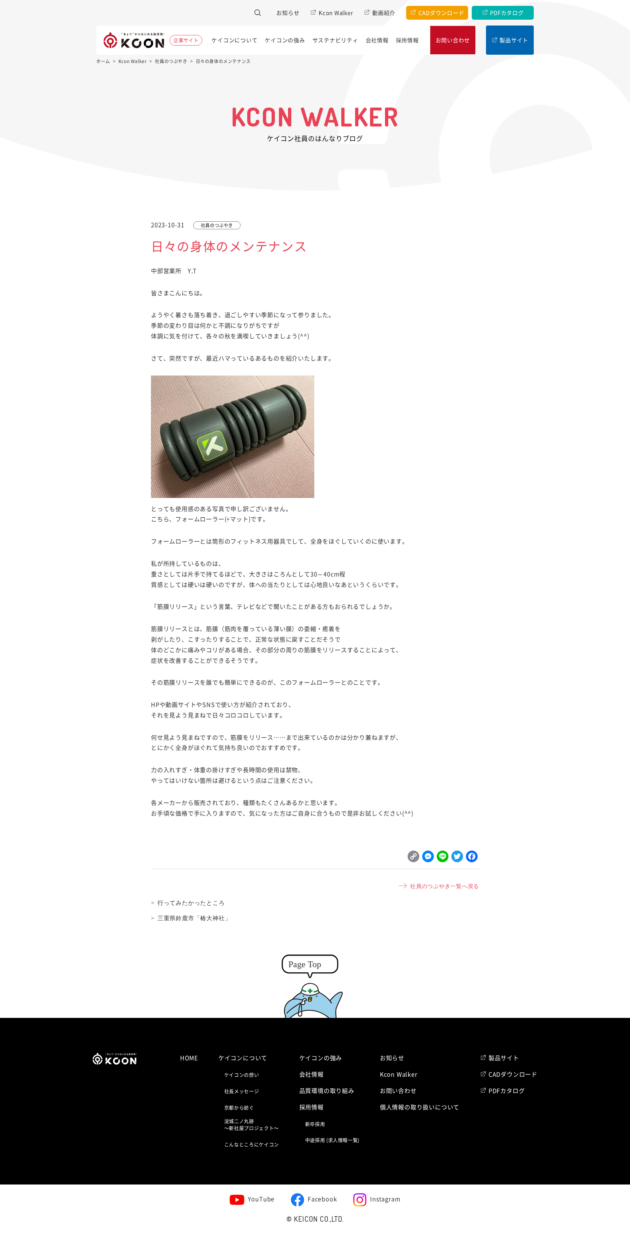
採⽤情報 (407, 40)
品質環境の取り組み (326, 1091)
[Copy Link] (413, 858)
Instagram (385, 1199)
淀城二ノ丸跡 (251, 1125)
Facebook (322, 1199)
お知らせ (287, 13)
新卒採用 (315, 1124)
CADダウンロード (441, 13)
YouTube (261, 1199)
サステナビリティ (335, 40)
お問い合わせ (453, 40)
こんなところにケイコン (251, 1144)
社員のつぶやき (217, 225)
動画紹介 (383, 13)
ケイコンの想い (241, 1075)
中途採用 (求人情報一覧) (332, 1140)
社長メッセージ (241, 1091)
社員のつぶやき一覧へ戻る (444, 885)
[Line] (442, 858)
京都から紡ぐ (239, 1107)
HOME (189, 1058)
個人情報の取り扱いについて (419, 1107)
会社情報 (377, 40)
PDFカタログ (507, 13)
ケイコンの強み (285, 40)
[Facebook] (471, 858)
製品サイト (513, 40)
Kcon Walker (336, 13)
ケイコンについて (234, 40)
